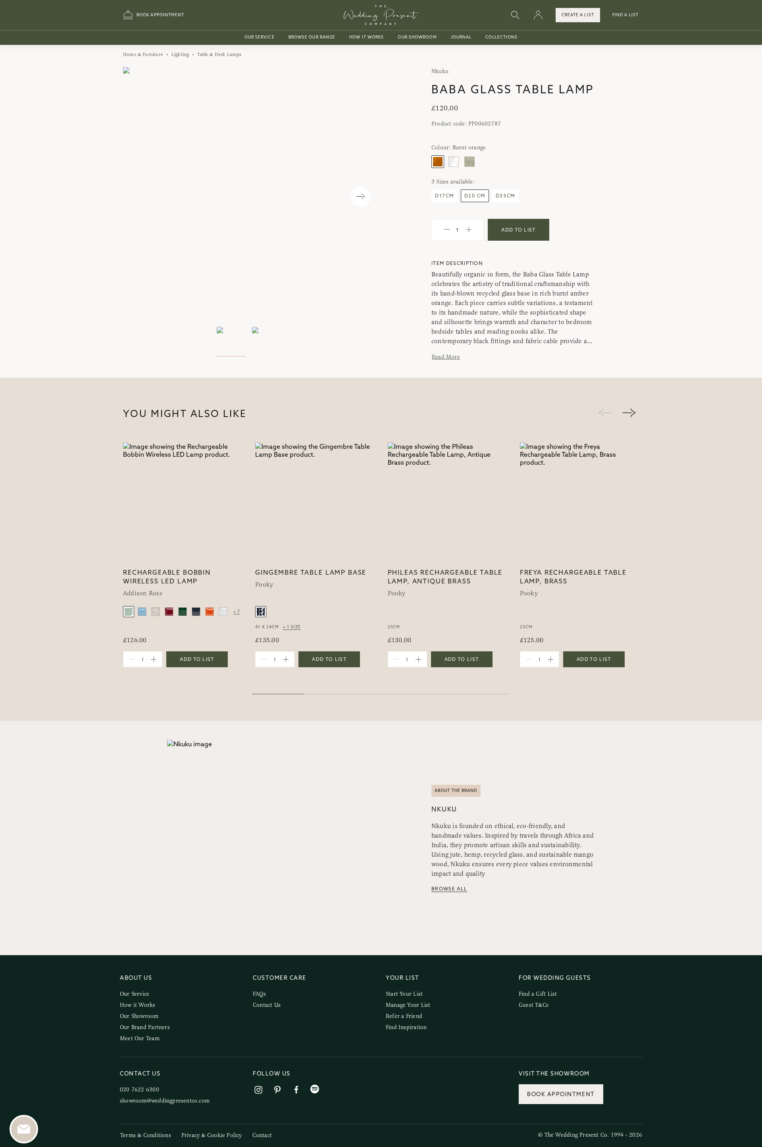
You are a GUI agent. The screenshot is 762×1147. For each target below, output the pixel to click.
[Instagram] (258, 1090)
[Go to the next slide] (629, 413)
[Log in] (538, 15)
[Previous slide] (137, 197)
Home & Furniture (143, 54)
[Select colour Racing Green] (182, 611)
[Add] (468, 230)
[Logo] (381, 15)
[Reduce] (446, 230)
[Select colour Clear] (453, 161)
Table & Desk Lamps (219, 54)
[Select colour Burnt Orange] (437, 161)
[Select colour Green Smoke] (469, 161)
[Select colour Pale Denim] (142, 611)
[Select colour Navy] (196, 611)
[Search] (515, 15)
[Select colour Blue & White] (260, 611)
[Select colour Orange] (209, 611)
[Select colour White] (223, 611)
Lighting (180, 54)
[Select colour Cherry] (169, 611)
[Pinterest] (277, 1090)
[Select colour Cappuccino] (155, 611)
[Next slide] (360, 197)
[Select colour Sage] (128, 611)
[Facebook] (296, 1090)
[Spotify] (314, 1089)
